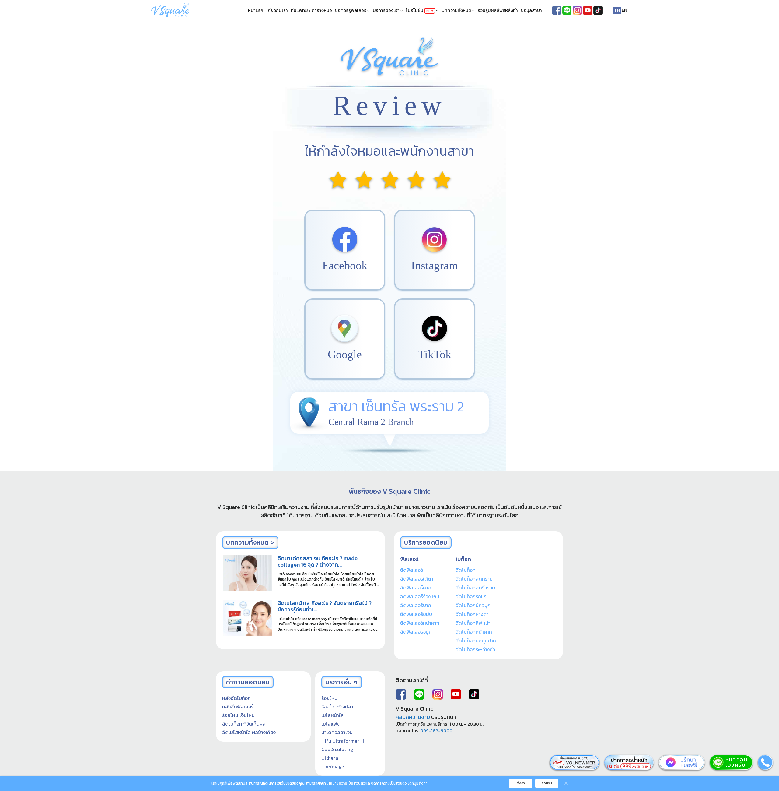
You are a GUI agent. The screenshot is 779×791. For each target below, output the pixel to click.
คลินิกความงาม (413, 717)
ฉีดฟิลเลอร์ (411, 570)
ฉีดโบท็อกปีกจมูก (473, 605)
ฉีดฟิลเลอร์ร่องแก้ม (419, 596)
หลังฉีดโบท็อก (236, 698)
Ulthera (329, 757)
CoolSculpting (337, 749)
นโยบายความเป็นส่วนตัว (345, 783)
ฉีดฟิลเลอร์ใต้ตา (416, 578)
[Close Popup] (566, 783)
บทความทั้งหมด (457, 10)
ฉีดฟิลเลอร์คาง (415, 587)
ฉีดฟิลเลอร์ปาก (415, 605)
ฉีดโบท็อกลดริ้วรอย (475, 587)
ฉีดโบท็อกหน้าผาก (474, 631)
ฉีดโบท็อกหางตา (472, 614)
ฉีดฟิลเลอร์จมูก (416, 631)
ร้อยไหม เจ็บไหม (238, 715)
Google (345, 354)
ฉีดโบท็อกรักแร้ (471, 596)
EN (624, 10)
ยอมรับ (547, 783)
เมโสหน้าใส (332, 715)
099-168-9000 (436, 730)
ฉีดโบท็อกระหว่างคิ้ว (475, 649)
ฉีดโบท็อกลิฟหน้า (473, 623)
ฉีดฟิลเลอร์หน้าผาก (419, 623)
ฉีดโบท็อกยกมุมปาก (476, 640)
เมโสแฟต (331, 723)
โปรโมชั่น (419, 10)
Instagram (434, 265)
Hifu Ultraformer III (342, 740)
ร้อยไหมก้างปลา (337, 706)
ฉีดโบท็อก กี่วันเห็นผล (244, 723)
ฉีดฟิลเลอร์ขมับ (416, 614)
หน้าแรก (255, 10)
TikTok (434, 354)
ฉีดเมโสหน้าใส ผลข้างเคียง (249, 732)
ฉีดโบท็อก (466, 570)
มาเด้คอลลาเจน (337, 732)
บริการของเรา (386, 10)
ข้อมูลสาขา (531, 10)
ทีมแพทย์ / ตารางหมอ (311, 10)
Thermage (332, 766)
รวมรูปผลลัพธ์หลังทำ (498, 10)
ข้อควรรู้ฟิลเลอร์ (351, 10)
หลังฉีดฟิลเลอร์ (237, 706)
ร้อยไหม (329, 698)
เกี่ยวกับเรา (277, 10)
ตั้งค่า (423, 783)
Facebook (344, 265)
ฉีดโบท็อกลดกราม (474, 578)
